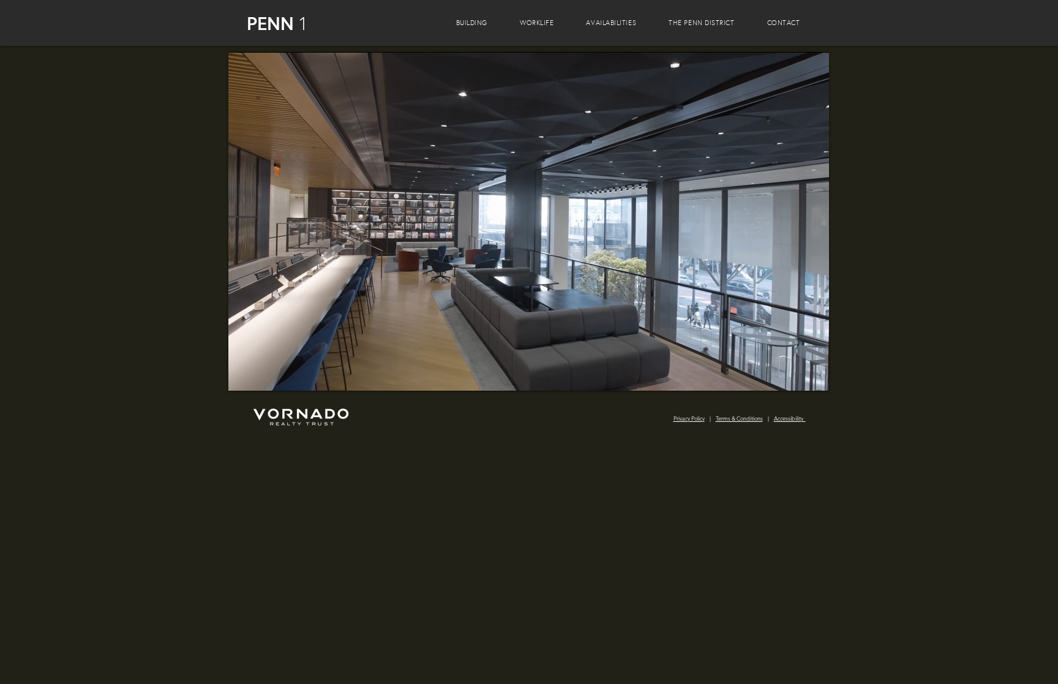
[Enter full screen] (812, 374)
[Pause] (244, 374)
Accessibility (790, 418)
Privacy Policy (689, 418)
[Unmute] (265, 374)
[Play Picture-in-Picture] (792, 374)
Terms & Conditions (739, 418)
